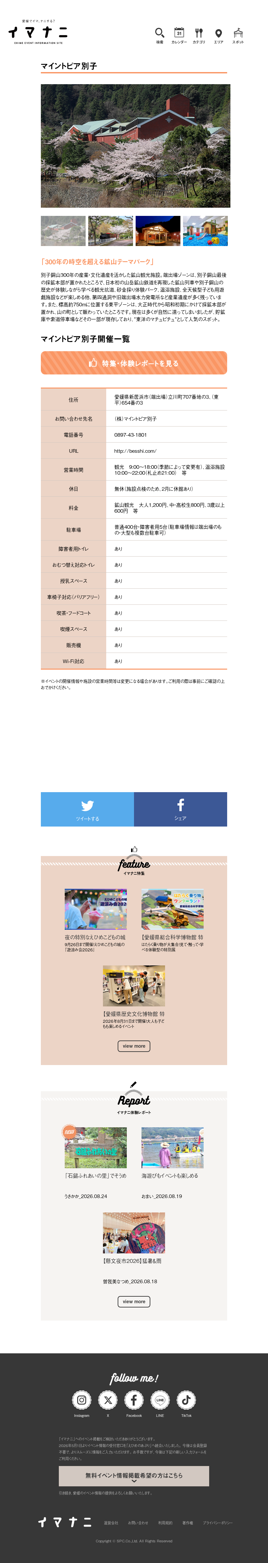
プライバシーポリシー (218, 1522)
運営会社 (111, 1522)
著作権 (187, 1522)
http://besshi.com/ (135, 450)
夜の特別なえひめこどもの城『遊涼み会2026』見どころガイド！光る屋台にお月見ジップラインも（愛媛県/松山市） (95, 937)
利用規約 (165, 1522)
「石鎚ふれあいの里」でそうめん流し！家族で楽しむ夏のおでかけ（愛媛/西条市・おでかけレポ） (95, 1175)
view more (134, 1045)
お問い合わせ (138, 1522)
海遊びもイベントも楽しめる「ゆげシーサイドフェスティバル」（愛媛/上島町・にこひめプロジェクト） (171, 1175)
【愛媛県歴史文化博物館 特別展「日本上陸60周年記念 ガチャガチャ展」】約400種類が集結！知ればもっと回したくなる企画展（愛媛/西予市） (134, 1013)
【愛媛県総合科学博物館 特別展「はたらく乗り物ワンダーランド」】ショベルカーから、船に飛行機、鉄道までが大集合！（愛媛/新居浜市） (172, 937)
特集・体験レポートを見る (140, 363)
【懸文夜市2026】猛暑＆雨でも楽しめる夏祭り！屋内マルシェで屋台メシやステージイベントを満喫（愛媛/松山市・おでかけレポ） (133, 1260)
